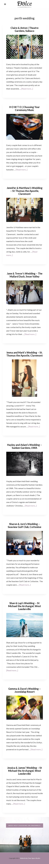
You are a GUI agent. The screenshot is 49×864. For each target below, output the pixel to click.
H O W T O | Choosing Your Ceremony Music (24, 108)
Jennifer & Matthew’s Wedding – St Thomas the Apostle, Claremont (24, 190)
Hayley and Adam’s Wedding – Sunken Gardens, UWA (24, 446)
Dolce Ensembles (24, 4)
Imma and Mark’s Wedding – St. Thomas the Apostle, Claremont (24, 354)
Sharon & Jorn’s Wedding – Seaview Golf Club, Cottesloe (24, 525)
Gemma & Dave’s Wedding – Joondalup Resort (24, 690)
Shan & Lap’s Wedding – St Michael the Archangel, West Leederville (24, 606)
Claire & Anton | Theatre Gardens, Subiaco (24, 29)
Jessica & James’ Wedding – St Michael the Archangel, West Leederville (24, 770)
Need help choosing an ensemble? (25, 825)
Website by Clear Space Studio (30, 858)
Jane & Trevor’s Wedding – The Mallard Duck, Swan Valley (24, 275)
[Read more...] (27, 88)
